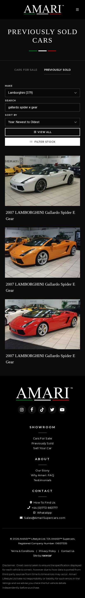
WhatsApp (44, 512)
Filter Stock (44, 141)
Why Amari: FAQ (42, 475)
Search (10, 100)
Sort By (11, 115)
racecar (47, 555)
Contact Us (67, 551)
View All (44, 132)
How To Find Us (44, 502)
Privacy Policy (47, 551)
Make (9, 85)
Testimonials (42, 480)
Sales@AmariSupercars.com (44, 517)
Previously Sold (43, 443)
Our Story (42, 470)
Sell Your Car (42, 448)
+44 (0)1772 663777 (44, 507)
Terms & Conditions (22, 551)
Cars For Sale (42, 438)
